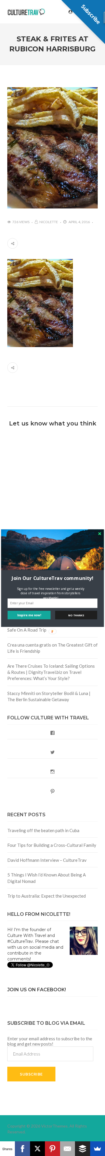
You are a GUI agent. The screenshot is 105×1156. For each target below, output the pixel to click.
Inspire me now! (29, 615)
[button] (52, 578)
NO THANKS (76, 615)
